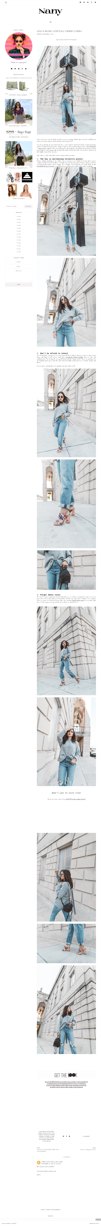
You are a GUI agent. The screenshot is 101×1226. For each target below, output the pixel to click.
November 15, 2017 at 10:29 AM (51, 1163)
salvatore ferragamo (46, 1139)
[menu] (6, 2)
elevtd (45, 1133)
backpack (42, 1131)
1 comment (86, 1136)
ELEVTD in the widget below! (76, 799)
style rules (47, 1141)
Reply (39, 1174)
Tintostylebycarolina (52, 1162)
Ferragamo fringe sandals (74, 357)
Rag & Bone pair (78, 600)
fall (49, 1133)
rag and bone (49, 1138)
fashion (46, 1134)
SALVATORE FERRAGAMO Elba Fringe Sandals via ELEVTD (66, 1085)
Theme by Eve (94, 1223)
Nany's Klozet (12, 1223)
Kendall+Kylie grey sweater (45, 166)
